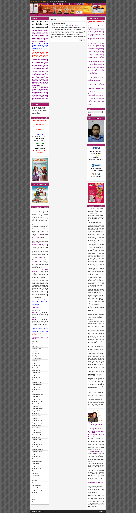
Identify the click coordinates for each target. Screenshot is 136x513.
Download (55, 15)
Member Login (76, 15)
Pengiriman (95, 15)
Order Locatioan (66, 15)
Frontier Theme (101, 511)
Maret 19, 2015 (60, 25)
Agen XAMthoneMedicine (38, 1)
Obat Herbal (68, 25)
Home (34, 15)
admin (53, 25)
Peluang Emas (85, 15)
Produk (40, 15)
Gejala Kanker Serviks (58, 24)
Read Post (82, 40)
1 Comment (75, 25)
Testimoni (48, 15)
